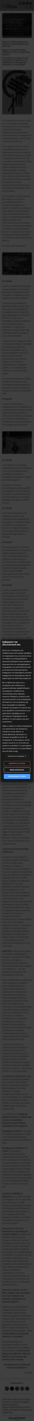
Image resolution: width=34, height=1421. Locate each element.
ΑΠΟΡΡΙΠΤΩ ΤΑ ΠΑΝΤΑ (17, 763)
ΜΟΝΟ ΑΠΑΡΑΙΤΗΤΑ (17, 770)
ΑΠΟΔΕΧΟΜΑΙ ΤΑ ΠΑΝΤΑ (17, 776)
